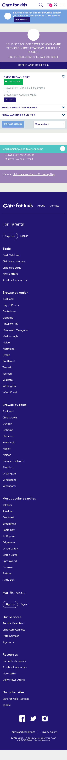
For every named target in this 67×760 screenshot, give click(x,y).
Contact (54, 206)
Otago (6, 355)
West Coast (10, 392)
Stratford (8, 467)
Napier (6, 449)
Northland (8, 349)
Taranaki (7, 367)
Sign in (24, 236)
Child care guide (12, 268)
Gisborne (8, 318)
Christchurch (10, 417)
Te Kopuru (9, 536)
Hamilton (8, 436)
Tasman (7, 374)
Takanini (7, 505)
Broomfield (9, 524)
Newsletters (10, 274)
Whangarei (9, 486)
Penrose (8, 567)
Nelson (7, 342)
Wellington (9, 386)
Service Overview (13, 623)
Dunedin (7, 424)
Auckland (8, 299)
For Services (14, 592)
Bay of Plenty (11, 305)
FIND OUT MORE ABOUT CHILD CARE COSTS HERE (33, 57)
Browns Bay (12, 155)
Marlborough (10, 336)
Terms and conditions (22, 732)
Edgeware (9, 542)
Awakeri (8, 511)
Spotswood (10, 561)
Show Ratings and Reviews (19, 107)
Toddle (7, 705)
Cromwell (8, 517)
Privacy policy (49, 732)
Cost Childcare (11, 255)
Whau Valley (10, 549)
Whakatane (9, 480)
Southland (9, 361)
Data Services (11, 636)
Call (11, 99)
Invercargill (9, 442)
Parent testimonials (14, 661)
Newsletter (9, 673)
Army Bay (8, 580)
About (41, 206)
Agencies (8, 642)
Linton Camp (10, 555)
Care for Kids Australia (16, 699)
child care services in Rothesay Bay (33, 174)
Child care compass (14, 261)
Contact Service (13, 124)
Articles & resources (15, 280)
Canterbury (9, 311)
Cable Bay (9, 530)
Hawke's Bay (10, 324)
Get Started (22, 19)
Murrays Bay (12, 159)
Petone (7, 573)
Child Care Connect (14, 630)
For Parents (13, 224)
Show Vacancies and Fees (18, 115)
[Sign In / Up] (55, 4)
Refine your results (32, 65)
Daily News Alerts (14, 680)
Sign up (10, 236)
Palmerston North (13, 461)
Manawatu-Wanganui (15, 330)
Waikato (8, 380)
